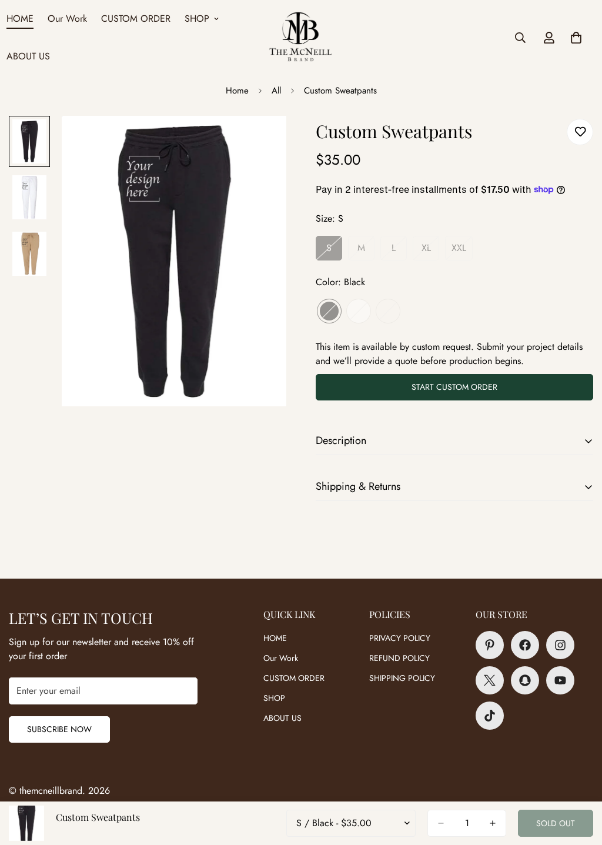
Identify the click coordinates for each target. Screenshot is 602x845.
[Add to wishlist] (580, 132)
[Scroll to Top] (579, 780)
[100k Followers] (560, 645)
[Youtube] (560, 680)
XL (430, 251)
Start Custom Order (454, 387)
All (276, 90)
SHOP (197, 18)
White (358, 311)
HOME (275, 638)
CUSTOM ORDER (135, 18)
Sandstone (388, 311)
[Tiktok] (490, 716)
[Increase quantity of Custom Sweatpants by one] (493, 823)
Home (237, 90)
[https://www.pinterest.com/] (490, 645)
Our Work (67, 18)
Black (329, 311)
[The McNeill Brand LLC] (301, 38)
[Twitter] (490, 680)
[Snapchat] (525, 680)
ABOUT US (282, 718)
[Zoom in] (261, 141)
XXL (462, 251)
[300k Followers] (525, 645)
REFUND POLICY (399, 658)
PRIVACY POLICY (399, 638)
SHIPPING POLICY (402, 678)
